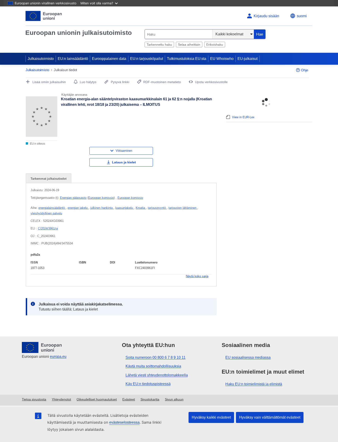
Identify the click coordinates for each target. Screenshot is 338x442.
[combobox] (178, 34)
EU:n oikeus (37, 143)
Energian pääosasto (73, 197)
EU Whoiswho (222, 59)
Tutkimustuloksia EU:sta (186, 59)
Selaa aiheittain (189, 44)
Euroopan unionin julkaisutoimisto (78, 32)
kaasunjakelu (124, 208)
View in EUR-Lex (243, 117)
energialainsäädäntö (52, 208)
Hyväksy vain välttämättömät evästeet (269, 417)
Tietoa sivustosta (34, 399)
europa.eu (58, 356)
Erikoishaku (214, 44)
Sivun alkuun (174, 399)
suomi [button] (302, 16)
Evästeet (128, 399)
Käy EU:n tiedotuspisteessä (148, 384)
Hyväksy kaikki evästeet (211, 417)
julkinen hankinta (102, 208)
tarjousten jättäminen (183, 208)
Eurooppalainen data (109, 59)
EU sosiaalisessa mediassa (248, 357)
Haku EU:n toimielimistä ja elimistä (253, 384)
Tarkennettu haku (159, 44)
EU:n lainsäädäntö (73, 59)
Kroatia (141, 208)
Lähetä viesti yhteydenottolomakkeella (157, 375)
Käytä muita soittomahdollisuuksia (153, 366)
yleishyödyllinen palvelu (46, 213)
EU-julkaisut (248, 59)
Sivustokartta (149, 399)
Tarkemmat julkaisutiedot (48, 178)
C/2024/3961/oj (48, 228)
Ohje (304, 70)
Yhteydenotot (61, 399)
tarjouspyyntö (157, 208)
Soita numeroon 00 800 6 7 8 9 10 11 (156, 357)
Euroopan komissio (101, 197)
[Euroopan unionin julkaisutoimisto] (44, 16)
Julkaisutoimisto (41, 59)
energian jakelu (78, 208)
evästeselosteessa (124, 422)
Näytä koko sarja (197, 276)
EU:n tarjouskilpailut (146, 59)
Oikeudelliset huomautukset (97, 399)
